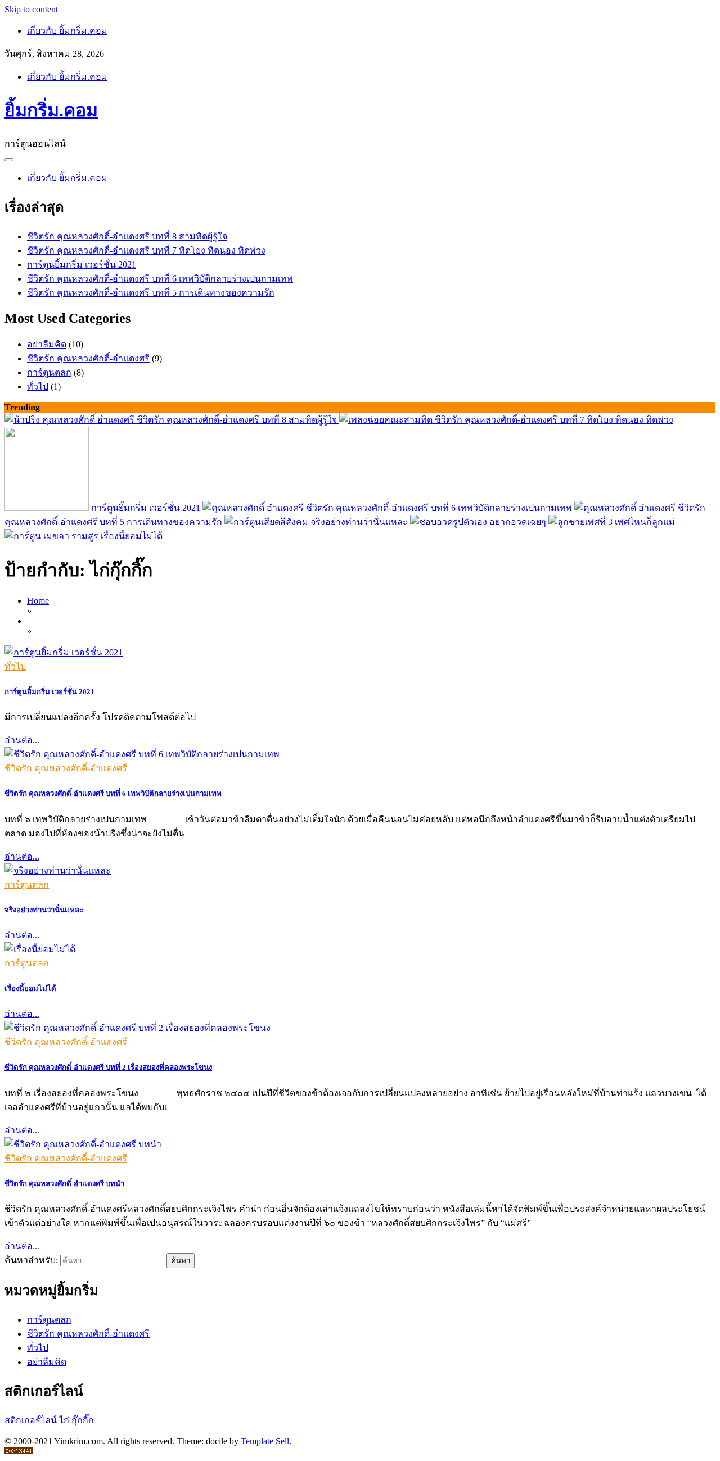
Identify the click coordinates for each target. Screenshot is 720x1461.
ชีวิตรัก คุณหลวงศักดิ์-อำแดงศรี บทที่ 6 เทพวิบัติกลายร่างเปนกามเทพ (160, 278)
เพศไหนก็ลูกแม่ (644, 522)
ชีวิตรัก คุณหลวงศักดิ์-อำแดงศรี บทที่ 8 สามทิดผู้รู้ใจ (127, 236)
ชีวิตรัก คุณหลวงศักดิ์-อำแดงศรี (88, 358)
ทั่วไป (37, 386)
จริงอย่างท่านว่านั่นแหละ (359, 522)
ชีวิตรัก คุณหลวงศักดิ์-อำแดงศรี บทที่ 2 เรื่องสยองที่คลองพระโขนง (108, 1067)
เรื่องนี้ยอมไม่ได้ (130, 536)
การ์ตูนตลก (49, 372)
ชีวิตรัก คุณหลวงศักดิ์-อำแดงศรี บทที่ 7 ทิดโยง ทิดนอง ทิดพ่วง (146, 250)
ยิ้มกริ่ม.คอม (51, 110)
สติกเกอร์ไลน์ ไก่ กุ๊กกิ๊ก (49, 1420)
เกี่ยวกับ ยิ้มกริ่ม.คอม (67, 30)
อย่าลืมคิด (46, 344)
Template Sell (265, 1441)
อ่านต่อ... (21, 740)
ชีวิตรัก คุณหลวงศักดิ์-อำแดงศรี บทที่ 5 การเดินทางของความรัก (150, 292)
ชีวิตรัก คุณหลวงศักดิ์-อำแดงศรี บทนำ (64, 1183)
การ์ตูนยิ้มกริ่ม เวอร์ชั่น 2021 (81, 264)
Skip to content (31, 9)
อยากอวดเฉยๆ (517, 522)
